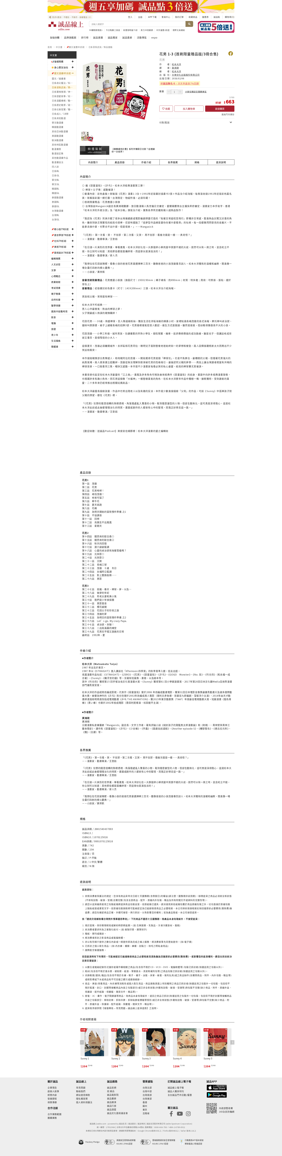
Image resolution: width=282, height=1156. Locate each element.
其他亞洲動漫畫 (60, 131)
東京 (145, 1109)
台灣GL (55, 219)
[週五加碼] (141, 6)
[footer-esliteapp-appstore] (217, 1087)
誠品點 (217, 16)
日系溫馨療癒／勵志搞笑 (64, 100)
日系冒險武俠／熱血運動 (101, 47)
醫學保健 (56, 305)
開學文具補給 (179, 30)
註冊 (140, 17)
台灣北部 (147, 1087)
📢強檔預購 (57, 61)
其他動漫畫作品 (60, 157)
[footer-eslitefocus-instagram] (188, 1113)
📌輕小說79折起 (60, 229)
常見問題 (80, 1087)
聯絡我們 (80, 1091)
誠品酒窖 (111, 1109)
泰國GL (55, 206)
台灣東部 (147, 1098)
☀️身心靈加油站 (59, 67)
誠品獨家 (113, 37)
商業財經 (56, 281)
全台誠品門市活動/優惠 (180, 1094)
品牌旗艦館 (70, 37)
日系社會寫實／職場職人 (64, 109)
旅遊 (53, 328)
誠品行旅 (111, 1105)
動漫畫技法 (57, 162)
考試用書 (56, 287)
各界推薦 (173, 162)
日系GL (55, 175)
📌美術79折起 (58, 246)
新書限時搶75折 (130, 30)
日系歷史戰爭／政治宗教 (64, 104)
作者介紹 (146, 162)
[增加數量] (180, 91)
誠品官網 (111, 1087)
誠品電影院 (113, 1094)
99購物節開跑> (96, 30)
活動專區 (142, 37)
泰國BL (55, 201)
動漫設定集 (57, 153)
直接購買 (219, 108)
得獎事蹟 (52, 1102)
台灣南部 (147, 1094)
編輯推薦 (56, 258)
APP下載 (152, 16)
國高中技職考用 (59, 311)
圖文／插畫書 (59, 78)
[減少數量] (168, 91)
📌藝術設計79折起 (61, 252)
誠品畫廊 (127, 37)
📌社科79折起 (58, 240)
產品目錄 (120, 162)
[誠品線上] (66, 26)
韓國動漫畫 (57, 126)
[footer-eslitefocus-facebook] (171, 1113)
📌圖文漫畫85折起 (75, 47)
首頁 (50, 47)
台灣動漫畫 (57, 210)
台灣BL (55, 215)
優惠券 (205, 16)
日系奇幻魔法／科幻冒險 (64, 82)
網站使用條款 (83, 1094)
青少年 (54, 334)
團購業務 (52, 1117)
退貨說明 (221, 162)
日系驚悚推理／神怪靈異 (64, 91)
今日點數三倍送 (113, 30)
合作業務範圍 (55, 1114)
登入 (130, 16)
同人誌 (55, 166)
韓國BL (55, 188)
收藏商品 (193, 16)
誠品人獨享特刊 (176, 1091)
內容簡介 (93, 162)
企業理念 (52, 1087)
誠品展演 (111, 1102)
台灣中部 (147, 1091)
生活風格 (56, 340)
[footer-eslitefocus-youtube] (179, 1113)
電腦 (53, 323)
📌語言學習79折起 (61, 235)
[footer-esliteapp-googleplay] (217, 1094)
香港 (145, 1102)
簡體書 (54, 346)
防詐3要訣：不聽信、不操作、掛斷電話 (72, 17)
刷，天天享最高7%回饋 (180, 83)
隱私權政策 (82, 1098)
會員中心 (166, 16)
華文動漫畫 (57, 122)
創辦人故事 (53, 1091)
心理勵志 (56, 276)
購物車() (229, 16)
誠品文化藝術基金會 (117, 1113)
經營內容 (52, 1094)
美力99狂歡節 (147, 30)
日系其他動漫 (59, 118)
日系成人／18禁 (60, 113)
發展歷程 (52, 1098)
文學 (53, 270)
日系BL (55, 171)
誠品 (112, 1091)
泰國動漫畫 (57, 197)
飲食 (53, 317)
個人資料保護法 (84, 1102)
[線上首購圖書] (216, 27)
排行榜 (84, 37)
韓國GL (55, 193)
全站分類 (54, 37)
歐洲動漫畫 (57, 140)
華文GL (55, 184)
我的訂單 (179, 16)
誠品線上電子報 (176, 1087)
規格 (196, 162)
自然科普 (56, 299)
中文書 (59, 47)
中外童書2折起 (163, 30)
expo (154, 37)
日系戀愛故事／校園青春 (64, 96)
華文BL (55, 179)
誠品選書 (98, 37)
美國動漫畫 (57, 135)
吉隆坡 (146, 1113)
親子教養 (56, 293)
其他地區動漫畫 (60, 144)
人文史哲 (56, 264)
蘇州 (145, 1105)
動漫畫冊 (56, 148)
